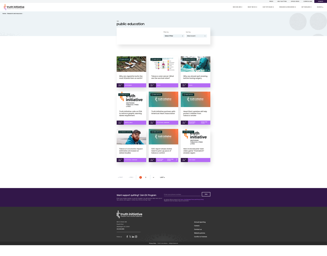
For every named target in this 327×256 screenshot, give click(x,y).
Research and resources (14, 13)
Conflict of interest (200, 236)
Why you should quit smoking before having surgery (195, 77)
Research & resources (287, 7)
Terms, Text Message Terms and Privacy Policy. (192, 199)
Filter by (166, 32)
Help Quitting (282, 1)
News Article (125, 59)
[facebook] (127, 237)
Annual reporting (199, 222)
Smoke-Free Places (204, 123)
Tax (176, 160)
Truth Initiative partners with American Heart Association (163, 112)
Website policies (199, 233)
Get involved (305, 7)
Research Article (190, 59)
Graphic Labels (129, 122)
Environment (128, 85)
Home (4, 13)
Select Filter (169, 36)
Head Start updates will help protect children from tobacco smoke (195, 113)
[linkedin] (133, 237)
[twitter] (130, 237)
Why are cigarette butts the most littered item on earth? (130, 77)
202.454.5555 (120, 229)
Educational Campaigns (163, 122)
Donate (320, 1)
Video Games (192, 159)
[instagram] (136, 237)
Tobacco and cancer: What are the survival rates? (162, 77)
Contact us (198, 229)
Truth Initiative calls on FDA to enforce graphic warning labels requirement (130, 113)
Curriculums (307, 1)
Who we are (237, 7)
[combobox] (196, 35)
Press (271, 1)
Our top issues (268, 7)
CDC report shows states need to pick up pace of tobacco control (161, 151)
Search (319, 7)
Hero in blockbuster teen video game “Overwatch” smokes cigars (193, 151)
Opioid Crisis (295, 1)
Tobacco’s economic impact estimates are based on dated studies (131, 151)
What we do (252, 7)
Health (158, 85)
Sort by (188, 32)
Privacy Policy (152, 243)
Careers (196, 225)
